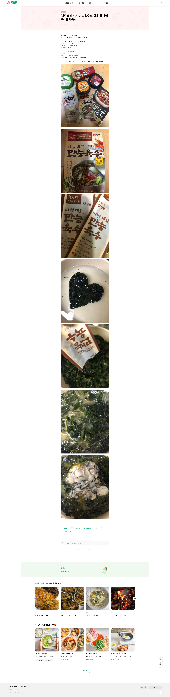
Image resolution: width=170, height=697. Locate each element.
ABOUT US (23, 686)
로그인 (158, 3)
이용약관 (9, 686)
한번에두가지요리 (67, 531)
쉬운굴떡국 (98, 528)
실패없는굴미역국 (88, 528)
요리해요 (97, 3)
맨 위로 (161, 692)
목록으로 (85, 670)
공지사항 (28, 686)
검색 (161, 3)
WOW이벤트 (105, 3)
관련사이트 (153, 687)
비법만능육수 (77, 528)
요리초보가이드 (81, 3)
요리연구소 (90, 3)
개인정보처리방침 (15, 686)
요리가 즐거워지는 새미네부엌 (68, 3)
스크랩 (56, 589)
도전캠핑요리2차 (66, 528)
